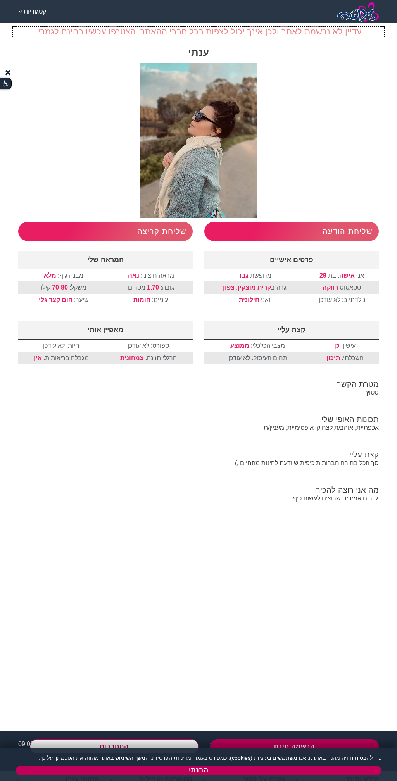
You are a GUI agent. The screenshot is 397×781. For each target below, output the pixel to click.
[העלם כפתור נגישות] (8, 72)
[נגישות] (5, 83)
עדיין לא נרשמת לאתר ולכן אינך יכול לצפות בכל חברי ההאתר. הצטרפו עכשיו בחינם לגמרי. (199, 31)
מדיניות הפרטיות (171, 758)
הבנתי (198, 770)
